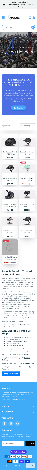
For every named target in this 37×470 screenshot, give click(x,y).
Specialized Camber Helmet (27, 146)
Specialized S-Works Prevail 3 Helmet (10, 251)
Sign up (30, 444)
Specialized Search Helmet (10, 225)
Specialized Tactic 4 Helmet (10, 172)
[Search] (33, 27)
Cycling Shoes (23, 354)
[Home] (14, 17)
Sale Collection (28, 363)
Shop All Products (11, 374)
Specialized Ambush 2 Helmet (27, 225)
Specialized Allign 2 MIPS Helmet (10, 146)
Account (30, 17)
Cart (34, 17)
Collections (13, 47)
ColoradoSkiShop (25, 466)
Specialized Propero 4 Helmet (27, 199)
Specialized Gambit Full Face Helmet (10, 199)
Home (4, 47)
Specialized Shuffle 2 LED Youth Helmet (27, 172)
